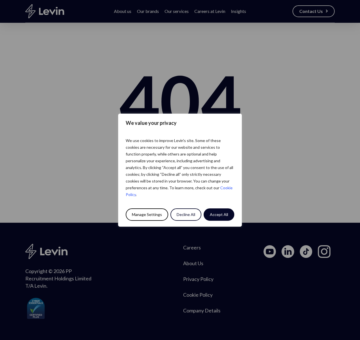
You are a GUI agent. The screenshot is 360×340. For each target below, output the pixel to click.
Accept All (219, 214)
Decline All (186, 214)
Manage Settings (147, 214)
